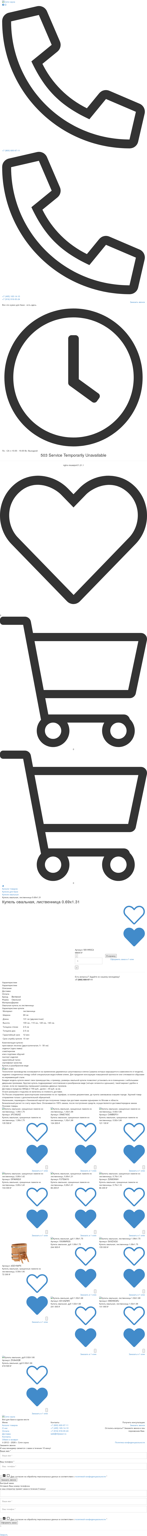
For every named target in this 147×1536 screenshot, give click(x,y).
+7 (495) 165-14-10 (11, 296)
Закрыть (4, 1534)
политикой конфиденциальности (90, 1476)
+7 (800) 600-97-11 (11, 150)
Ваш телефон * (7, 1461)
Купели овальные (10, 894)
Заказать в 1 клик (40, 1170)
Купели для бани (10, 891)
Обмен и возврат (10, 1439)
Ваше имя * (5, 1450)
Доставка (6, 1433)
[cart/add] (47, 1167)
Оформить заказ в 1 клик (122, 959)
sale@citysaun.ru (58, 1433)
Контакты (6, 1436)
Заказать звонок (137, 302)
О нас (5, 1428)
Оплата (5, 1430)
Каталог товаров (10, 888)
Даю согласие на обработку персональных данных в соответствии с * (54, 1476)
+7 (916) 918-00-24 (11, 299)
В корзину (111, 955)
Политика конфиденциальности (130, 1442)
